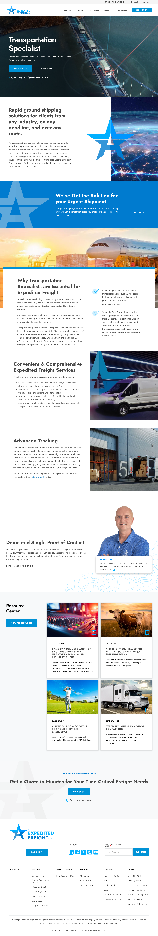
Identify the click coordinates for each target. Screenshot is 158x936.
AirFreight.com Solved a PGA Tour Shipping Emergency (69, 729)
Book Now (46, 68)
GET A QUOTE (79, 792)
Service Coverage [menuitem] (64, 869)
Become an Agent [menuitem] (88, 885)
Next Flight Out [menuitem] (39, 891)
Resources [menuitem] (108, 869)
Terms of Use (70, 930)
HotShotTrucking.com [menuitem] (138, 895)
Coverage (94, 10)
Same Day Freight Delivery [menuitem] (41, 881)
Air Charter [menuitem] (37, 901)
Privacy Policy (54, 930)
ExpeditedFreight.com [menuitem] (138, 885)
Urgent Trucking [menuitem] (40, 906)
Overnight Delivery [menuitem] (41, 887)
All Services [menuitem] (38, 876)
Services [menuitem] (36, 869)
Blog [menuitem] (106, 890)
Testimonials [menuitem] (86, 880)
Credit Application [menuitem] (112, 895)
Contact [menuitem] (131, 869)
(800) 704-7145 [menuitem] (134, 876)
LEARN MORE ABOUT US (19, 566)
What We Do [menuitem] (14, 869)
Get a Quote (141, 10)
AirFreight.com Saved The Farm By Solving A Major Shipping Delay (124, 651)
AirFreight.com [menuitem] (135, 880)
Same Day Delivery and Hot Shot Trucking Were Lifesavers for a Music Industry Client (71, 653)
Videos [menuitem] (107, 880)
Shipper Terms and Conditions (92, 930)
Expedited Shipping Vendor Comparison (125, 728)
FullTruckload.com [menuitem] (136, 890)
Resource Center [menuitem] (112, 876)
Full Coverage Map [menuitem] (65, 876)
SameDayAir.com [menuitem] (136, 899)
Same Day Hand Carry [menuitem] (43, 896)
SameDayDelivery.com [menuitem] (138, 904)
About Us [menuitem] (84, 869)
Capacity (81, 10)
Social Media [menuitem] (110, 885)
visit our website (37, 477)
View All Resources (21, 623)
